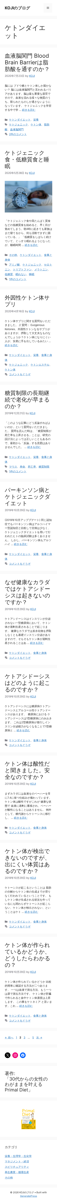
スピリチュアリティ (17, 1166)
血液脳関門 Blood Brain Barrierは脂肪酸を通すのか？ (27, 62)
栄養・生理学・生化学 (18, 1156)
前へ (9, 1037)
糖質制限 (44, 466)
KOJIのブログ (17, 8)
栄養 (36, 119)
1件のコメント (17, 279)
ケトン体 (36, 124)
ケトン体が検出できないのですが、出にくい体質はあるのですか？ (27, 861)
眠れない (21, 274)
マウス (13, 466)
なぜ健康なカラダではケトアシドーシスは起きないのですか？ (27, 592)
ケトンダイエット (20, 119)
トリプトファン (22, 269)
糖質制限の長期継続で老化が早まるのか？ (27, 399)
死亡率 (32, 466)
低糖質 (9, 274)
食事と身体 (40, 652)
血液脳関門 (17, 129)
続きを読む (28, 109)
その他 (13, 255)
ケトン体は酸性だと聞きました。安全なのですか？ (27, 770)
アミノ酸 (14, 264)
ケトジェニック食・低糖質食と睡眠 (27, 159)
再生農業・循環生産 (17, 1172)
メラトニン (41, 269)
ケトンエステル (40, 364)
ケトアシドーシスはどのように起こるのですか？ (27, 683)
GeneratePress (28, 1196)
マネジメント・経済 (17, 1161)
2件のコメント (18, 134)
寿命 (22, 466)
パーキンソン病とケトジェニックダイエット (27, 497)
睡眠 (31, 274)
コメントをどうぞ (20, 374)
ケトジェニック (18, 124)
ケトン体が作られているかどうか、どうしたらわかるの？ (27, 955)
